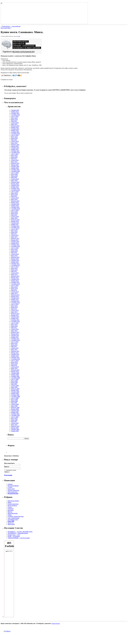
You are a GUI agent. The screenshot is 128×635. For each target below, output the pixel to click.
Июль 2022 (14, 136)
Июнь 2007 (14, 420)
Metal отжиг (11, 524)
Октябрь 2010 (15, 357)
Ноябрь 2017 (15, 224)
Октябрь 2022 (15, 132)
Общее (10, 515)
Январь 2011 (15, 352)
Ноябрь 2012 (15, 318)
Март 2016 (14, 255)
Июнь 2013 (14, 307)
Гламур (10, 507)
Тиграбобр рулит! (13, 519)
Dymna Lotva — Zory (14, 535)
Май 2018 (14, 215)
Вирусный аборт (6, 28)
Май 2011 (14, 346)
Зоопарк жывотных (13, 490)
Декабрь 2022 (15, 129)
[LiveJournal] (17, 75)
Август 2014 (15, 285)
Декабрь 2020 (15, 166)
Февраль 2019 (15, 201)
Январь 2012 (15, 334)
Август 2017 (15, 229)
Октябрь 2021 (15, 151)
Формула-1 (11, 522)
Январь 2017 (15, 240)
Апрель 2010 (15, 367)
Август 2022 (15, 135)
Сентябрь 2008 (15, 396)
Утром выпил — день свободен (11, 26)
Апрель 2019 (15, 198)
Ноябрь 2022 (15, 130)
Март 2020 (14, 180)
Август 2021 (15, 154)
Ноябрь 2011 (15, 337)
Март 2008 (14, 406)
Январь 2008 (15, 409)
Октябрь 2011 (15, 338)
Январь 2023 (15, 127)
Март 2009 (14, 387)
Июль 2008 (14, 399)
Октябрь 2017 (15, 226)
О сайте (10, 487)
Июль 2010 (14, 362)
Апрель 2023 (15, 122)
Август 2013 (15, 304)
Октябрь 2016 (15, 244)
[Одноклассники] (21, 75)
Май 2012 (14, 327)
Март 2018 (14, 218)
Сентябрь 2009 (15, 377)
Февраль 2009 (15, 388)
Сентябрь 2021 (15, 152)
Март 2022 (14, 143)
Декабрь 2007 (15, 410)
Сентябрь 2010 (15, 359)
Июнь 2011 (14, 345)
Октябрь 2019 (15, 188)
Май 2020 (14, 177)
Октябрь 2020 (15, 169)
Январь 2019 (15, 202)
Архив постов (55, 623)
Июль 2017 (14, 230)
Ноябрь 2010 (15, 356)
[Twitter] (15, 75)
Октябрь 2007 (15, 413)
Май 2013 (14, 309)
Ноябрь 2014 (15, 280)
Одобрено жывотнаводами (16, 516)
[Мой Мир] (19, 75)
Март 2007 (14, 424)
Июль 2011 (14, 343)
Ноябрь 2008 (15, 393)
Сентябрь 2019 (15, 190)
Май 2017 (14, 234)
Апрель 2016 (15, 254)
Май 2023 (14, 121)
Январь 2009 (15, 390)
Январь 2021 (15, 165)
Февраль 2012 (15, 332)
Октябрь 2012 (15, 320)
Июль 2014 (14, 287)
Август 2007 (15, 417)
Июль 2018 (14, 212)
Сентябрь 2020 (15, 171)
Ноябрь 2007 (15, 412)
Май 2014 (14, 290)
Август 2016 (15, 248)
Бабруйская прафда (13, 501)
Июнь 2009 (14, 382)
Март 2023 (14, 124)
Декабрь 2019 (15, 185)
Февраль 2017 (15, 238)
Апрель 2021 (15, 160)
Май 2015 (14, 271)
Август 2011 (14, 341)
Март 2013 (14, 312)
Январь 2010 (15, 371)
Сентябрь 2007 (15, 415)
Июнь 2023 (14, 119)
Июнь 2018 (14, 213)
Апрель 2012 (15, 329)
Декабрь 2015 (15, 260)
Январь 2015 (15, 277)
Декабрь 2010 (15, 354)
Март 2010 (14, 368)
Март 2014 (14, 293)
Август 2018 (15, 210)
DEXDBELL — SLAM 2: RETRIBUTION (20, 531)
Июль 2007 (14, 418)
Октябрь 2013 (15, 301)
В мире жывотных (13, 504)
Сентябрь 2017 (15, 227)
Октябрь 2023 (15, 113)
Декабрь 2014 (15, 279)
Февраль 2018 (15, 219)
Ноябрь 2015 (15, 262)
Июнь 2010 (14, 363)
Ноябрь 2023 (15, 111)
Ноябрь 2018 (15, 205)
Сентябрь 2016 (15, 246)
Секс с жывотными (13, 518)
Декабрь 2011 (15, 335)
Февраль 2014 (15, 295)
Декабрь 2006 (15, 429)
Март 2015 (14, 274)
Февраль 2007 (15, 426)
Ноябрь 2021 (15, 149)
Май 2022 (14, 140)
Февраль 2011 (15, 351)
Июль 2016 (14, 249)
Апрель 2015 (15, 273)
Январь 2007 (15, 428)
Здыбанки (11, 508)
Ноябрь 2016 (15, 243)
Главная (10, 484)
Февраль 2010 (15, 370)
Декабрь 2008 (15, 392)
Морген (10, 511)
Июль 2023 (14, 118)
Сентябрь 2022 (15, 133)
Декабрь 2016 (15, 241)
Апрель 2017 (15, 235)
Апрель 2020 (15, 179)
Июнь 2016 (14, 251)
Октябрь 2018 (15, 207)
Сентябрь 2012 (15, 321)
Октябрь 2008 (15, 395)
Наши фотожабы (13, 513)
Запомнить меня (11, 470)
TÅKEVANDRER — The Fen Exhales (19, 538)
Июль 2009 (14, 381)
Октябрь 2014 (15, 282)
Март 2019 (14, 199)
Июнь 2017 (14, 232)
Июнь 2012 (14, 326)
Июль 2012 (14, 324)
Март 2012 (14, 331)
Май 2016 (14, 252)
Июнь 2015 (14, 270)
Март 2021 (14, 162)
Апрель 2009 (15, 385)
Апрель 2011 (15, 348)
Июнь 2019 (14, 194)
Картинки (11, 510)
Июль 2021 (14, 155)
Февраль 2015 (15, 276)
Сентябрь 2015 (15, 265)
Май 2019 (14, 196)
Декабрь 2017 (15, 223)
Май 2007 (14, 421)
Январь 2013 (15, 315)
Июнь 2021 (14, 157)
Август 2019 (15, 191)
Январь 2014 (15, 296)
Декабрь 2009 (15, 373)
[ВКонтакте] (13, 75)
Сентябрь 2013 (15, 302)
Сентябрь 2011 (15, 340)
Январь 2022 (15, 146)
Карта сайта (11, 489)
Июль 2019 (14, 193)
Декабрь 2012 (15, 316)
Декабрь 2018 (15, 204)
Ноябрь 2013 (15, 299)
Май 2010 (14, 365)
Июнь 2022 (14, 138)
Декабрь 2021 (15, 147)
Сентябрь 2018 (15, 208)
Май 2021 (14, 158)
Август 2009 (15, 379)
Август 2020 (15, 172)
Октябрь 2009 (15, 376)
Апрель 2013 (15, 310)
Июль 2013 (14, 306)
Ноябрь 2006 (15, 431)
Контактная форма (13, 485)
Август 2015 (15, 266)
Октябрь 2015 (15, 263)
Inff (19, 36)
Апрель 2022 (15, 141)
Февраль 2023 (15, 126)
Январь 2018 (15, 221)
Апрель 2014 (15, 291)
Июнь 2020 (14, 176)
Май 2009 (14, 384)
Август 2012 (15, 323)
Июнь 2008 (14, 401)
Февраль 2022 (15, 144)
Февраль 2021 (15, 163)
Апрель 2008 (15, 404)
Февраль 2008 (15, 407)
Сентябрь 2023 (15, 115)
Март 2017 (14, 237)
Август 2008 (15, 398)
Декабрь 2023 (15, 110)
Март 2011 (14, 349)
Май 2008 (14, 403)
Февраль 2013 (15, 313)
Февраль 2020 (15, 182)
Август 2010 (15, 360)
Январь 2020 (15, 183)
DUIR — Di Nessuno (14, 536)
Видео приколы (12, 505)
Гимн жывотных (13, 492)
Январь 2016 (15, 259)
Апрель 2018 (15, 216)
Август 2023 (15, 116)
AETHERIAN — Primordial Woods (18, 533)
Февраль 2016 (15, 257)
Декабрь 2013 (15, 298)
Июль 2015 (14, 268)
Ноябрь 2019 (15, 187)
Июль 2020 (14, 174)
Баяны (9, 502)
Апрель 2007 (15, 423)
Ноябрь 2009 (15, 374)
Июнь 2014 (14, 288)
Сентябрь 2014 (15, 284)
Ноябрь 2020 (15, 168)
